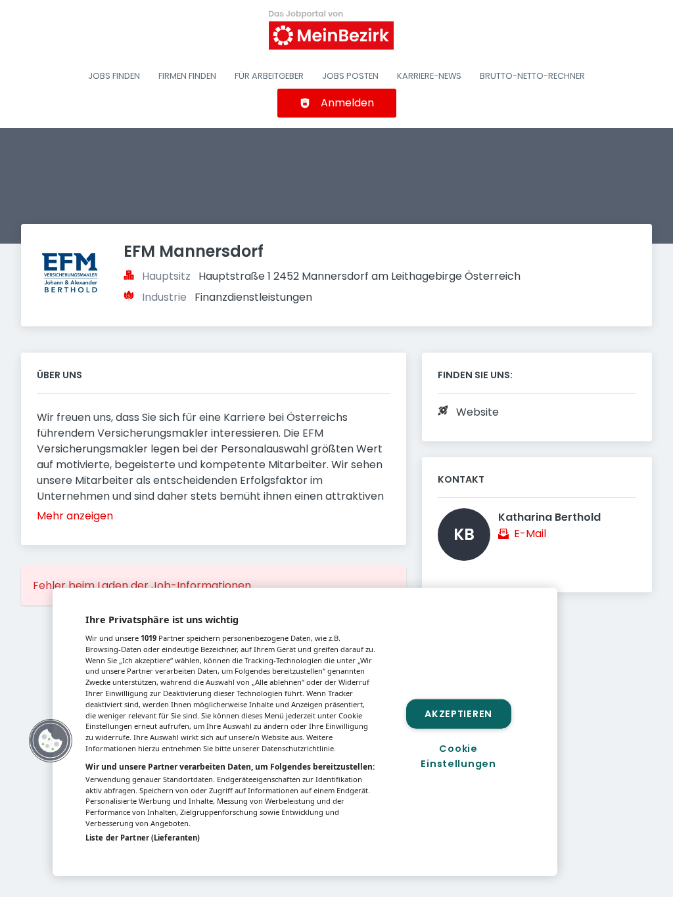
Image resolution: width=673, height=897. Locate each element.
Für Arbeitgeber (269, 75)
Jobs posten (350, 75)
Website (477, 412)
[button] (51, 741)
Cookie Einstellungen (458, 756)
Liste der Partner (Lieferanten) (142, 837)
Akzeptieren (458, 713)
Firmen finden (187, 75)
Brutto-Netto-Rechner (532, 75)
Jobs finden (114, 75)
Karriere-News (429, 75)
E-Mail (530, 533)
